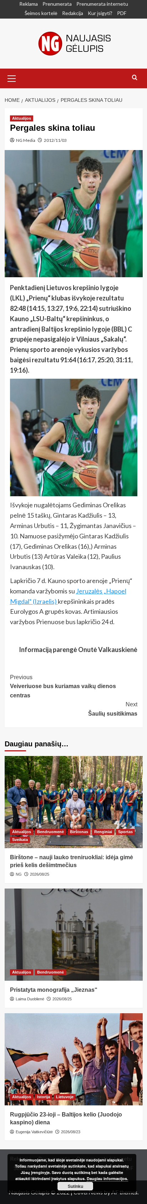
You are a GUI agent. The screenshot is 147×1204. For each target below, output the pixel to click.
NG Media (25, 140)
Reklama (28, 4)
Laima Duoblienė (30, 999)
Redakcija (72, 13)
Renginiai (103, 832)
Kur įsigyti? (100, 13)
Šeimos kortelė (41, 13)
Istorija (43, 1097)
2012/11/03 (55, 140)
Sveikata (20, 839)
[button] (12, 77)
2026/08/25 (39, 874)
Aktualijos (21, 118)
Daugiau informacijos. (107, 1178)
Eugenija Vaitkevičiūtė (34, 1132)
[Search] (134, 77)
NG (19, 874)
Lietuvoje (65, 1097)
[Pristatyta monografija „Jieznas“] (74, 935)
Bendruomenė (50, 832)
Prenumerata (57, 4)
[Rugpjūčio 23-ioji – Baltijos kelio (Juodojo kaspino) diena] (74, 1059)
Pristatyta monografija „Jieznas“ (53, 990)
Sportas (125, 832)
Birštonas (79, 832)
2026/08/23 (70, 1132)
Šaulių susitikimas (112, 709)
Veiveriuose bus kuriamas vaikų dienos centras (63, 686)
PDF (121, 13)
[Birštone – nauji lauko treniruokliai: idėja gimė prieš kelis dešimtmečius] (74, 802)
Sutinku (75, 1186)
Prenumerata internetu (102, 4)
